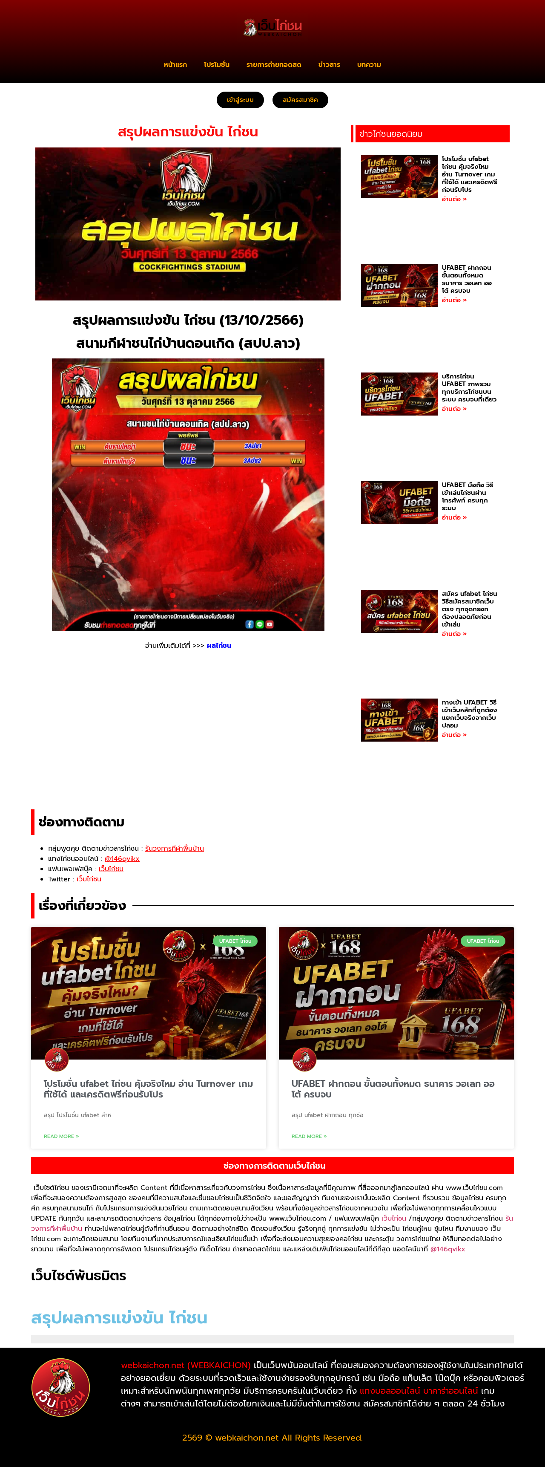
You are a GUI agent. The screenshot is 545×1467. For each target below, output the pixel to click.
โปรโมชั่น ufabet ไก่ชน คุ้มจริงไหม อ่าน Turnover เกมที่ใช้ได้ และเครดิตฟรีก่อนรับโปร (469, 174)
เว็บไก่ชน (394, 1218)
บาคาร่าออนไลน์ (450, 1390)
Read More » (61, 1136)
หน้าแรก (175, 65)
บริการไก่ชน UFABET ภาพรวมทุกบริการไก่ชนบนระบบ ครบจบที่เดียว (469, 388)
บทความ (369, 65)
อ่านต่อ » (454, 199)
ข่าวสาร (329, 65)
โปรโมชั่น (216, 65)
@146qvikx (447, 1249)
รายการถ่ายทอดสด (274, 65)
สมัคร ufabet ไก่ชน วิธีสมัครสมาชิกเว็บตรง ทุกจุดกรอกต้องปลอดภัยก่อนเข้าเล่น (469, 609)
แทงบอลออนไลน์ (390, 1390)
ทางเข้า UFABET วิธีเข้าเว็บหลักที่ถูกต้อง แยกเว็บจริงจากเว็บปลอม (469, 714)
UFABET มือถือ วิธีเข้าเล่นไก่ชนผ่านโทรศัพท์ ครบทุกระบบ (467, 496)
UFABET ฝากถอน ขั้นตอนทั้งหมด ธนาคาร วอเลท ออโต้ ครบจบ (467, 279)
